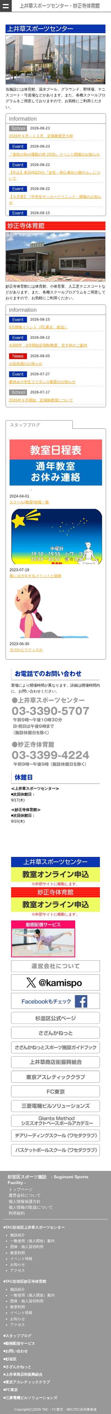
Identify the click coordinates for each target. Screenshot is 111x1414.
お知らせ (17, 1264)
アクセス (17, 1270)
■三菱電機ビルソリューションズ (30, 1398)
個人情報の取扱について (31, 1207)
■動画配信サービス (19, 1343)
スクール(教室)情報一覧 (29, 502)
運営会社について (25, 1195)
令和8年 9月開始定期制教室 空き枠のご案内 (48, 345)
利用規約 (17, 1213)
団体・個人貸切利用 (26, 1247)
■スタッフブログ (17, 1336)
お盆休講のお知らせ (25, 364)
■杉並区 (10, 1359)
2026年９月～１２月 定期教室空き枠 (41, 136)
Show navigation (6, 6)
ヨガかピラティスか (26, 650)
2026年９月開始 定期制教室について (41, 400)
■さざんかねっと (17, 1367)
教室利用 (17, 1253)
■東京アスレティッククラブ (26, 1382)
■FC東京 (10, 1390)
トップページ (21, 1189)
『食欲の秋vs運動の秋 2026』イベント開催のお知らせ (54, 154)
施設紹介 (17, 1235)
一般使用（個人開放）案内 (32, 1241)
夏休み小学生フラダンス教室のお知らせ (42, 382)
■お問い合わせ (15, 1351)
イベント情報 (21, 1259)
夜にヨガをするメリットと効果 (35, 576)
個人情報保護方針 (25, 1201)
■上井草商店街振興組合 (23, 1374)
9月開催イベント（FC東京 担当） (38, 327)
